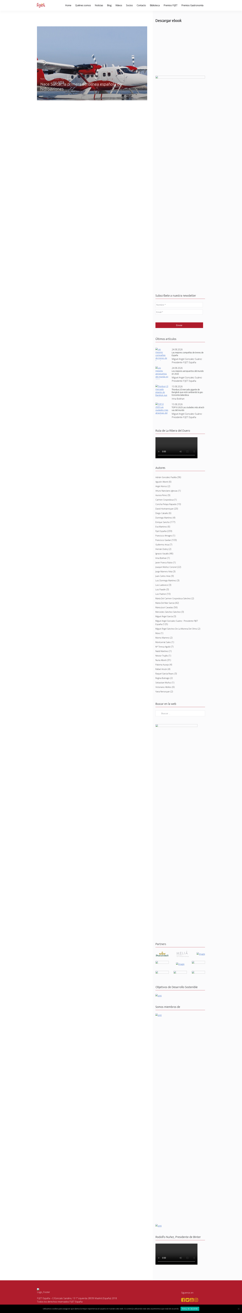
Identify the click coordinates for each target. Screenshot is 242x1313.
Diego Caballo (161, 513)
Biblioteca (155, 5)
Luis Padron (160, 594)
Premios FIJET (170, 5)
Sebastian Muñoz (163, 682)
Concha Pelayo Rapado (165, 504)
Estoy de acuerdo (190, 1309)
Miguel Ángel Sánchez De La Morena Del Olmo (176, 628)
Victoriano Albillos (163, 687)
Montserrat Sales (163, 642)
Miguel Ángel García (164, 616)
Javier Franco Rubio (164, 562)
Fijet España (160, 531)
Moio (157, 633)
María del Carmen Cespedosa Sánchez (173, 598)
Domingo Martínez (163, 517)
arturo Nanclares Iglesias (166, 490)
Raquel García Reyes (164, 673)
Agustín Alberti (161, 481)
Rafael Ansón (161, 669)
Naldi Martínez (161, 651)
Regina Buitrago (162, 678)
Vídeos (118, 5)
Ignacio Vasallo (162, 553)
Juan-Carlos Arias (163, 576)
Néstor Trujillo (161, 655)
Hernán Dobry (161, 549)
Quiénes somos (83, 5)
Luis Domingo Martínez (165, 580)
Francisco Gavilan (163, 540)
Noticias (99, 5)
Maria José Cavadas (164, 607)
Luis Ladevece (161, 585)
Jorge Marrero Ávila (163, 571)
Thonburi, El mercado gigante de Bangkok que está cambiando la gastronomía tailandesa (187, 392)
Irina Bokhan (161, 558)
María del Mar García (164, 603)
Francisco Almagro (163, 535)
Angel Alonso (161, 486)
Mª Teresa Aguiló (162, 646)
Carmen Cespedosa (164, 499)
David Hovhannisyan (164, 508)
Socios (129, 5)
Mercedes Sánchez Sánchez (168, 612)
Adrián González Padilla (166, 477)
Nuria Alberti (161, 660)
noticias (44, 78)
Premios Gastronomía (192, 5)
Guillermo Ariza (162, 544)
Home (68, 5)
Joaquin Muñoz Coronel (166, 567)
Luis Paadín (160, 589)
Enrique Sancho (162, 522)
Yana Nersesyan (162, 691)
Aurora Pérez (161, 495)
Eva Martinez (161, 526)
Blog (109, 5)
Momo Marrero (162, 637)
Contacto (141, 5)
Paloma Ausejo (162, 664)
